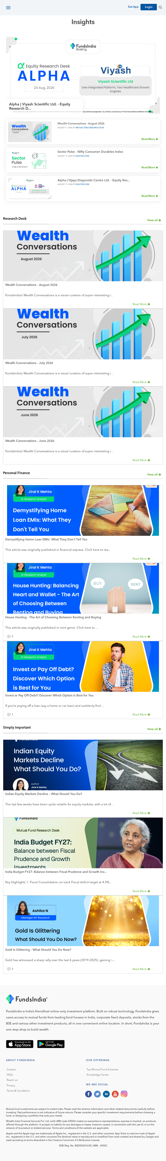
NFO (128, 36)
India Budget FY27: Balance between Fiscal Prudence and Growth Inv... (56, 872)
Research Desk (15, 219)
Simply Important (17, 727)
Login (148, 7)
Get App (133, 7)
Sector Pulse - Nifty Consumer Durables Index (90, 152)
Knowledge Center (98, 1075)
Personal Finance (16, 473)
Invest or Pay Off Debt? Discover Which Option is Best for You (49, 695)
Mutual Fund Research (69, 36)
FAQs (10, 1075)
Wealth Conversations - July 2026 (29, 363)
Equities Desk (82, 156)
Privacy (11, 1085)
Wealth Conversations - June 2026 (29, 441)
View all (153, 220)
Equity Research (107, 36)
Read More (149, 139)
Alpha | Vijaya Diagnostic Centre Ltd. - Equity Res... (93, 180)
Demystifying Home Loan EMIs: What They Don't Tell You (46, 539)
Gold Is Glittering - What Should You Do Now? (38, 950)
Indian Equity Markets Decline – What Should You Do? (43, 794)
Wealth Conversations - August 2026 (80, 123)
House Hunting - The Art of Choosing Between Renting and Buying (53, 617)
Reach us (12, 1080)
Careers (11, 1069)
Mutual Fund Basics (27, 36)
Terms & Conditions (18, 1091)
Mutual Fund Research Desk (90, 128)
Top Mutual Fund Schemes (102, 1069)
